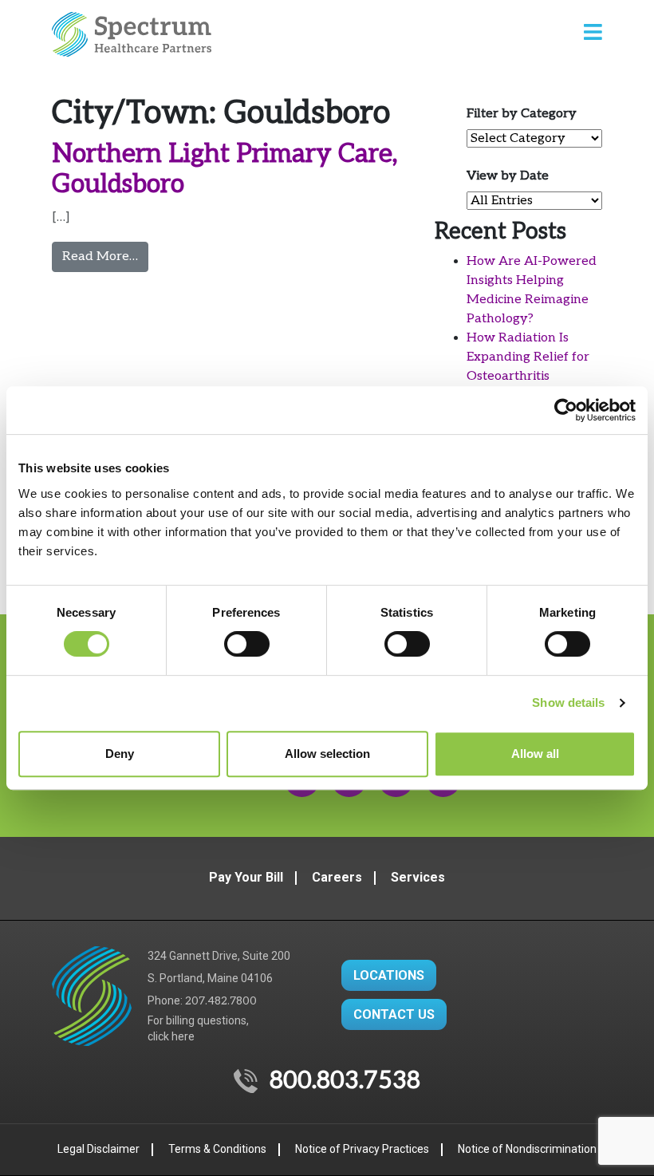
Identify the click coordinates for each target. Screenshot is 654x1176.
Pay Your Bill (246, 877)
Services (418, 877)
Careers (337, 877)
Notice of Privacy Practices (362, 1148)
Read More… (105, 256)
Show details (568, 702)
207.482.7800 (221, 1001)
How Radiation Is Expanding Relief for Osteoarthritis (528, 357)
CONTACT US (394, 1014)
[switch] (247, 644)
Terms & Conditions (217, 1148)
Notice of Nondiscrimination (527, 1148)
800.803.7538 (345, 1081)
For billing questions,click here (198, 1028)
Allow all (535, 753)
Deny (119, 753)
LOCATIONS (388, 975)
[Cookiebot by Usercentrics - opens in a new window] (566, 410)
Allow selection (327, 753)
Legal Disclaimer (98, 1148)
